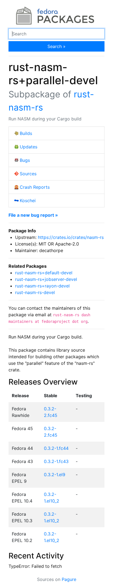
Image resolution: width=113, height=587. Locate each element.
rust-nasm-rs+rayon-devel (42, 286)
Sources (28, 173)
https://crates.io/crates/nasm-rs (71, 237)
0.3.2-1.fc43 (56, 461)
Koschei (28, 200)
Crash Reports (35, 187)
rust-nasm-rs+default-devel (43, 272)
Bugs (25, 160)
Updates (28, 146)
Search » (56, 46)
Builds (26, 133)
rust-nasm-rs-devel (35, 292)
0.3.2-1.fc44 (56, 448)
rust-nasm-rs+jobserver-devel (46, 279)
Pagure (69, 579)
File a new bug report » (33, 215)
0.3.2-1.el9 (54, 474)
